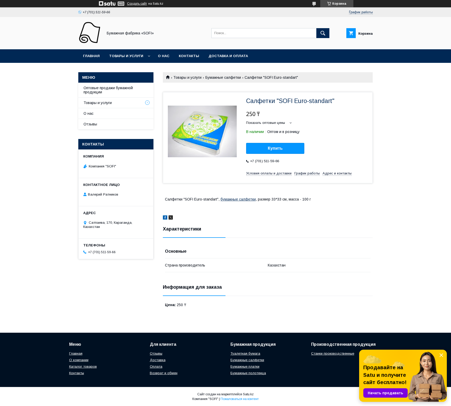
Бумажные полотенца (248, 373)
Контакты (189, 56)
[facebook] (165, 218)
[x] (171, 218)
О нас (163, 56)
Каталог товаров (83, 366)
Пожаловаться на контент (240, 399)
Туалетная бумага (245, 353)
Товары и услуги (126, 56)
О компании (78, 360)
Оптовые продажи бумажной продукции (108, 90)
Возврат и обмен (163, 373)
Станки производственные (332, 353)
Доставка (157, 360)
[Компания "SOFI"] (89, 42)
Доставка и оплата (228, 56)
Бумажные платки (244, 366)
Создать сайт (137, 3)
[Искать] (322, 33)
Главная (91, 56)
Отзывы (90, 124)
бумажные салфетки (238, 199)
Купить (275, 148)
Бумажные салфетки (223, 77)
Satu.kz (248, 394)
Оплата (156, 366)
